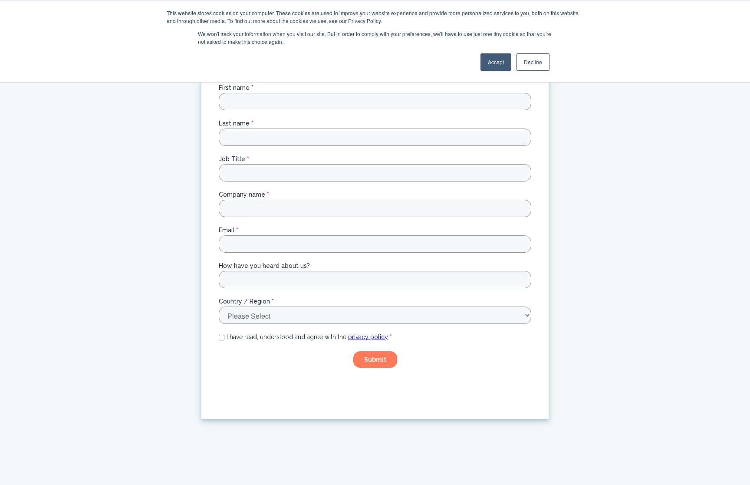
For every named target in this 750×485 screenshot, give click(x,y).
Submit (375, 359)
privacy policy (368, 336)
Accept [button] (496, 62)
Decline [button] (533, 62)
